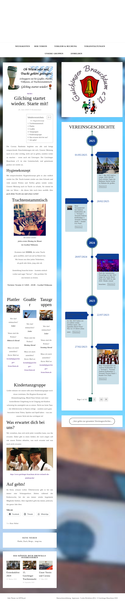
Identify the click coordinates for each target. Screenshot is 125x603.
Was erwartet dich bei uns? (38, 137)
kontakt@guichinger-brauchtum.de (13, 362)
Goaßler (32, 129)
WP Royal (22, 598)
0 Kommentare (35, 110)
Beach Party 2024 (105, 256)
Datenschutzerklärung (64, 598)
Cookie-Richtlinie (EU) (88, 598)
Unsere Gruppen (54, 54)
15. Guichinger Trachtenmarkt (29, 575)
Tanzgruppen (33, 132)
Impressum (75, 598)
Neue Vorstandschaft (74, 201)
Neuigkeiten (22, 46)
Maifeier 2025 (104, 154)
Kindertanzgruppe (35, 135)
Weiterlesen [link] (103, 186)
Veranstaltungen (94, 46)
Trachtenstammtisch (36, 123)
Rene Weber (14, 523)
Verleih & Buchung (65, 46)
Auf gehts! (33, 140)
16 (101, 399)
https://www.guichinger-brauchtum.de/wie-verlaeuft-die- (29, 474)
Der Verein (40, 46)
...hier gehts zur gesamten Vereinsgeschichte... (92, 421)
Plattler (31, 126)
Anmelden (76, 54)
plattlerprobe (29, 478)
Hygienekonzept (38, 121)
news (29, 94)
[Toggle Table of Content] (47, 117)
